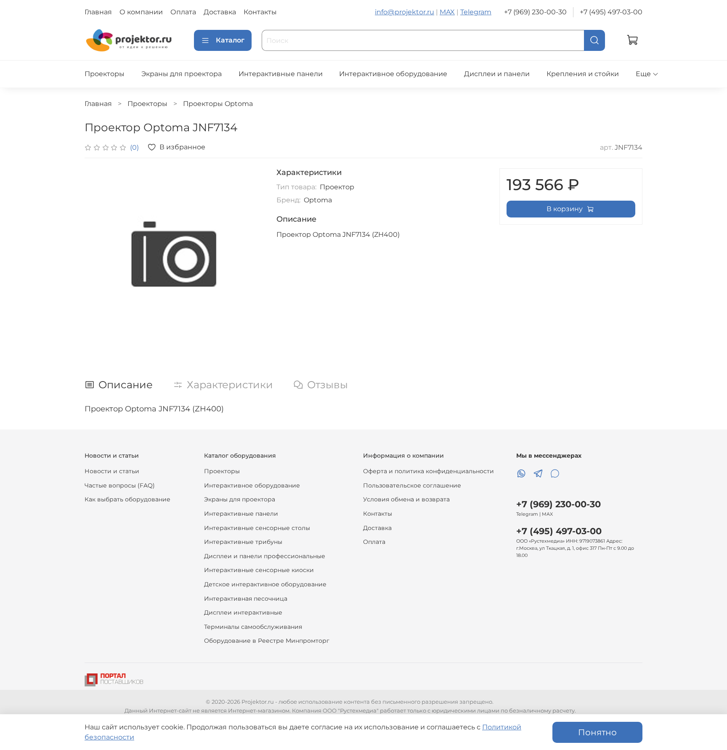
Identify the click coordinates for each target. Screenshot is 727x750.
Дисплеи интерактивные (243, 612)
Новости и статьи (112, 471)
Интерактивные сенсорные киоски (259, 570)
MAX (447, 12)
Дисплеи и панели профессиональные (264, 556)
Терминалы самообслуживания (253, 627)
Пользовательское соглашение (412, 485)
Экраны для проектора (181, 74)
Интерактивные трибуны (243, 542)
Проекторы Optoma (218, 104)
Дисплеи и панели (497, 74)
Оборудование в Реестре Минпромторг (266, 640)
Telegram (475, 12)
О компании (141, 12)
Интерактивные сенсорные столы (257, 528)
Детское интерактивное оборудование (265, 584)
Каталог (230, 40)
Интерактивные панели (281, 74)
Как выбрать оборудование (127, 499)
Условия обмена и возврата (406, 499)
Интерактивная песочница (245, 598)
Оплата (183, 12)
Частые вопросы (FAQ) (120, 485)
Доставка (220, 12)
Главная (98, 12)
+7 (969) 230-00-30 (535, 12)
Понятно (597, 732)
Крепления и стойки (583, 74)
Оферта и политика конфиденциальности (428, 471)
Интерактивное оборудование (393, 74)
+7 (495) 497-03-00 (611, 12)
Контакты (260, 12)
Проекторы (105, 74)
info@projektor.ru (404, 12)
